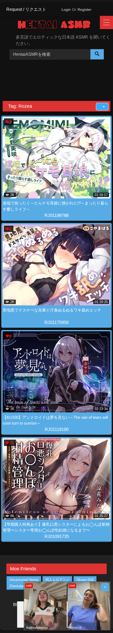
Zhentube (16, 586)
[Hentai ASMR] (58, 25)
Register (84, 9)
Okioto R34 (85, 580)
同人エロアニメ (57, 580)
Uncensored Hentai (23, 580)
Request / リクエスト (26, 9)
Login (66, 9)
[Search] (97, 54)
